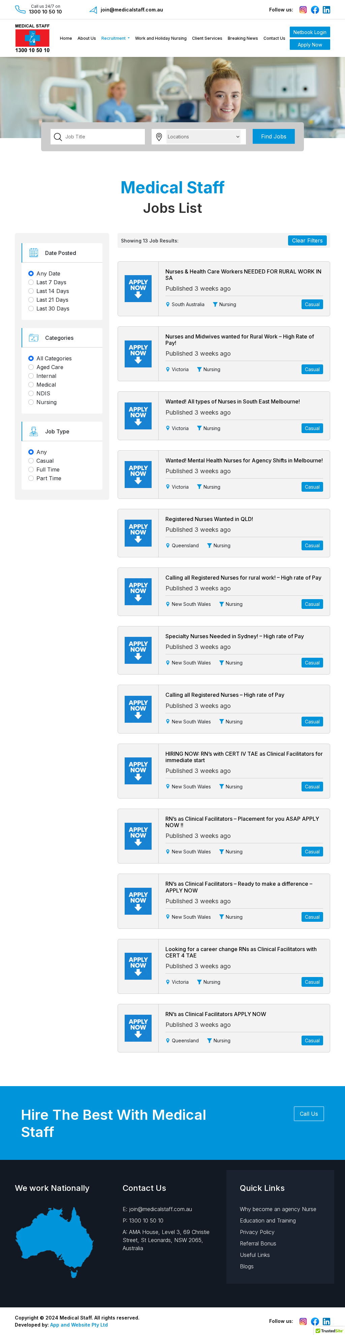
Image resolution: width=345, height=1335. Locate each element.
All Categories (54, 358)
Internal (46, 375)
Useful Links (255, 1254)
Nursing (46, 402)
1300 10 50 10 (45, 11)
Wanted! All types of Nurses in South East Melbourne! (232, 401)
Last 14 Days (52, 291)
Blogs (247, 1266)
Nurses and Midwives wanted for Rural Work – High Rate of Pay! (239, 339)
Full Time (48, 469)
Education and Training (268, 1220)
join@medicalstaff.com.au (132, 9)
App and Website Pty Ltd (79, 1325)
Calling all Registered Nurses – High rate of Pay (224, 694)
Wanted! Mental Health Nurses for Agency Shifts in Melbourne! (244, 460)
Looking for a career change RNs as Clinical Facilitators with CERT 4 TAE (241, 952)
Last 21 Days (52, 299)
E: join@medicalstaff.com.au (157, 1209)
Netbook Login (309, 32)
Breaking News (243, 38)
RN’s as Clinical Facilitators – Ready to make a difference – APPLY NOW (238, 886)
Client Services (207, 38)
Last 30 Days (52, 308)
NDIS (43, 393)
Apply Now (310, 44)
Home (66, 38)
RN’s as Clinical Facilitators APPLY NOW (215, 1014)
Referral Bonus (258, 1243)
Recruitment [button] (114, 38)
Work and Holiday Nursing (161, 38)
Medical (46, 384)
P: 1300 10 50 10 (143, 1220)
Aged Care (49, 367)
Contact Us (274, 38)
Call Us (309, 1113)
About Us (86, 38)
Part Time (48, 478)
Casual (45, 460)
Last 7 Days (51, 282)
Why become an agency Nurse (278, 1209)
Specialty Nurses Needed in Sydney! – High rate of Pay (234, 636)
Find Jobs (273, 136)
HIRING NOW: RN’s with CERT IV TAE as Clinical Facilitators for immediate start (244, 756)
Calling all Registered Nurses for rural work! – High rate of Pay (243, 577)
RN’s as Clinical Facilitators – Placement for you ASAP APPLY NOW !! (242, 821)
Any (41, 452)
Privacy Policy (257, 1232)
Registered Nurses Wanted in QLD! (209, 519)
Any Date (48, 273)
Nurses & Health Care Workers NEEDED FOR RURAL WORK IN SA (243, 274)
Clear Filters (307, 240)
